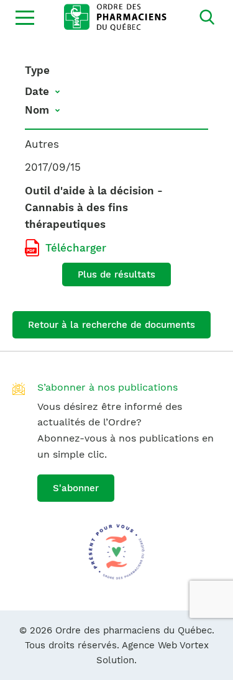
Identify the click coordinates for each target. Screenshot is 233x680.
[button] (24, 17)
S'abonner (76, 488)
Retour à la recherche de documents (111, 324)
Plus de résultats (116, 274)
